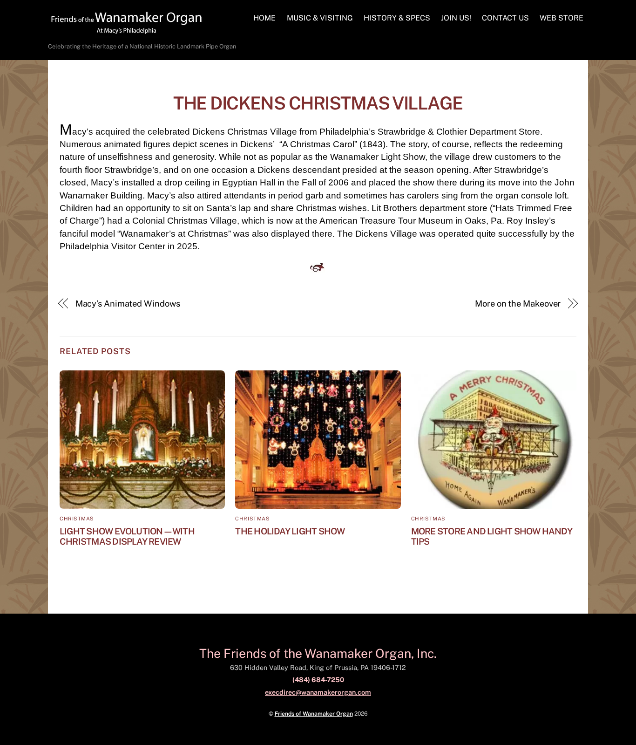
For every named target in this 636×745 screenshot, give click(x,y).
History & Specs (397, 18)
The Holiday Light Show (290, 531)
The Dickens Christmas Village (317, 103)
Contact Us (505, 18)
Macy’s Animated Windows (127, 303)
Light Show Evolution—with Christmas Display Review (127, 536)
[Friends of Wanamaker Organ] (126, 33)
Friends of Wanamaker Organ (314, 713)
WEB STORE (561, 18)
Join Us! (456, 18)
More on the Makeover (518, 303)
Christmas (77, 518)
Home (264, 18)
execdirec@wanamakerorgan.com (318, 692)
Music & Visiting (320, 18)
